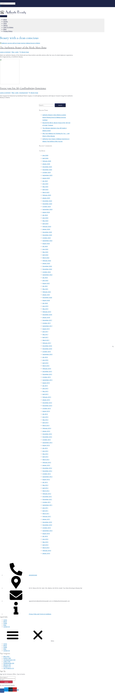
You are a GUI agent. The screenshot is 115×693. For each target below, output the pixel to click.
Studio (5, 623)
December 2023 (47, 232)
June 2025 (45, 184)
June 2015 (45, 388)
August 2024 (46, 212)
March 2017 (45, 340)
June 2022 (45, 280)
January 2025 (46, 198)
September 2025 (47, 175)
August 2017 (46, 329)
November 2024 (47, 204)
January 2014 (46, 431)
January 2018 (46, 317)
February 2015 (46, 397)
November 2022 (47, 269)
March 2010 (45, 547)
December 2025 (47, 167)
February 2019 (46, 312)
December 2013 (47, 434)
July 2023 (45, 246)
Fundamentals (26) (8, 663)
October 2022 (46, 272)
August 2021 (46, 283)
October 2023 (46, 238)
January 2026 (46, 164)
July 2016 (45, 357)
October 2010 (46, 528)
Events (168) (7, 658)
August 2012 (46, 479)
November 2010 (47, 525)
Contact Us (6, 626)
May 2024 (45, 221)
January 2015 (46, 400)
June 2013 (45, 451)
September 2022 (47, 275)
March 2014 (45, 425)
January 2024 (46, 229)
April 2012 (45, 488)
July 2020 (45, 303)
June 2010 (45, 539)
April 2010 (45, 545)
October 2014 (46, 408)
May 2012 (45, 485)
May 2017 (45, 334)
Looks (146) (6, 661)
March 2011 (45, 513)
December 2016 (47, 346)
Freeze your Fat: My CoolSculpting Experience (23, 88)
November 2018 (47, 314)
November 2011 (47, 499)
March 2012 (45, 491)
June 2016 (45, 360)
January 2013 (46, 465)
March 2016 (45, 366)
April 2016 (45, 363)
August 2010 (46, 533)
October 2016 (46, 351)
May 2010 (45, 542)
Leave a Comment (5, 52)
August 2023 (46, 243)
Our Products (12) (8, 668)
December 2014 (47, 402)
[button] (57, 635)
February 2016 (46, 368)
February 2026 (46, 161)
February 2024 (46, 226)
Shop (4, 625)
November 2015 (47, 374)
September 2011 (47, 505)
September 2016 (47, 354)
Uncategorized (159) (9, 660)
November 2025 (47, 169)
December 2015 (47, 371)
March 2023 (45, 258)
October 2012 (46, 474)
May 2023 (45, 252)
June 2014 (45, 417)
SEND (6, 682)
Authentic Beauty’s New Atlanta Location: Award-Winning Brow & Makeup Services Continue (54, 117)
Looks (16, 52)
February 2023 (46, 260)
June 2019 (45, 306)
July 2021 (45, 286)
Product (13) (7, 666)
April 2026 (45, 158)
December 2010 (47, 522)
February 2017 (46, 343)
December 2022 (47, 266)
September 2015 (47, 380)
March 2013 (45, 459)
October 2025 (46, 172)
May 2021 (45, 289)
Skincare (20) (7, 665)
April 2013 (45, 456)
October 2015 (46, 377)
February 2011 (46, 516)
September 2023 (47, 240)
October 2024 (46, 206)
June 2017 (45, 331)
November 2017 (47, 320)
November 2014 (47, 405)
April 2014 (45, 422)
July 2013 (45, 448)
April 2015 (45, 394)
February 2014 (46, 428)
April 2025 (45, 189)
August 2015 (46, 383)
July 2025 (45, 181)
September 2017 (47, 326)
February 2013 (46, 462)
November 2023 (47, 235)
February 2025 (46, 195)
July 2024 (45, 215)
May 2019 (45, 309)
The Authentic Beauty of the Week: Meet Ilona (23, 47)
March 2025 (45, 192)
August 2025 (46, 178)
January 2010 (46, 553)
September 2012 (47, 476)
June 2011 (45, 508)
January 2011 (46, 519)
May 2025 (45, 186)
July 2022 (45, 277)
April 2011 (45, 511)
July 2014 (45, 414)
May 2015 (45, 391)
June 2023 (45, 249)
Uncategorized (23, 93)
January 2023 (46, 263)
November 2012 (47, 471)
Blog (13, 52)
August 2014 (46, 411)
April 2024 (45, 223)
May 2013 (45, 454)
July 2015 (45, 385)
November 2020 (47, 297)
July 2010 (45, 536)
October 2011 (46, 502)
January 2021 (46, 294)
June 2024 (45, 218)
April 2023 (45, 255)
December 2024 (47, 201)
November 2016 (47, 348)
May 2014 (45, 420)
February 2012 (46, 493)
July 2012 (45, 482)
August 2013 (46, 445)
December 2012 (47, 468)
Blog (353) (6, 656)
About (5, 621)
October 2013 (46, 439)
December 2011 (47, 496)
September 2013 (47, 442)
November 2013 (47, 437)
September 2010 (47, 530)
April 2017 (45, 337)
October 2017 (46, 323)
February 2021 (46, 292)
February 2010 (46, 550)
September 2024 (47, 209)
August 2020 (46, 300)
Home (5, 620)
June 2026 (45, 155)
